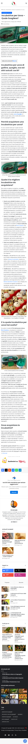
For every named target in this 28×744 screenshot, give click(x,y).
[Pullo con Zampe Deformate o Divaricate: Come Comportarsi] (14, 701)
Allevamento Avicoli (10, 9)
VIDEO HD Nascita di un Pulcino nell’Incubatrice (20, 542)
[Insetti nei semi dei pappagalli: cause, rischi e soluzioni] (23, 691)
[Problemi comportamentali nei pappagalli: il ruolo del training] (7, 648)
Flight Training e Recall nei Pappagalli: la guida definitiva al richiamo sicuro (20, 655)
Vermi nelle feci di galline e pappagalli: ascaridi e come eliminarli (7, 637)
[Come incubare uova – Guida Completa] (7, 550)
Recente (21, 582)
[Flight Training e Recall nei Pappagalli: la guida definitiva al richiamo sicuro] (20, 648)
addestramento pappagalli (7, 711)
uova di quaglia (18, 114)
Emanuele (14, 510)
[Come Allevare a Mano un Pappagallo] (5, 589)
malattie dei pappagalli (6, 716)
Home (3, 9)
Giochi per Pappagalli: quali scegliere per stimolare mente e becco (19, 637)
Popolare (7, 582)
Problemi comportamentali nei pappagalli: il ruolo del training (7, 655)
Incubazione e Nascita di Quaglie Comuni (7, 542)
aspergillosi (20, 714)
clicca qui (4, 453)
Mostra (14, 61)
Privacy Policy (18, 730)
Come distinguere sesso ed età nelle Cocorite (17, 607)
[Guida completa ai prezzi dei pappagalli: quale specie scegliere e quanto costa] (14, 691)
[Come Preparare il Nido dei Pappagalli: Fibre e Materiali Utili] (5, 701)
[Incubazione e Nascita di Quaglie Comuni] (7, 536)
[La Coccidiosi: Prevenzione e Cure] (5, 602)
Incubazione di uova (20, 9)
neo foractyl (15, 716)
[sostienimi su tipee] (14, 460)
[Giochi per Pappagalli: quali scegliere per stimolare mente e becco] (20, 630)
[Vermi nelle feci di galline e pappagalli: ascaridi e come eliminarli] (7, 630)
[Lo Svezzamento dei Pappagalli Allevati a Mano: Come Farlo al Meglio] (5, 614)
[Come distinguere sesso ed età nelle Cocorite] (5, 608)
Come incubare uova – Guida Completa (7, 555)
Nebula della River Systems (11, 281)
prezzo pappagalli (5, 719)
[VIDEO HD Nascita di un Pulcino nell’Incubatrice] (20, 536)
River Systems (20, 225)
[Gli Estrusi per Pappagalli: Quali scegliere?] (23, 696)
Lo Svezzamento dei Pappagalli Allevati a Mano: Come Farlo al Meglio (17, 614)
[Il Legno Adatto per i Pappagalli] (5, 696)
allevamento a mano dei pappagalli (9, 714)
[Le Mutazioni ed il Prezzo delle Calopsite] (5, 595)
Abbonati (14, 492)
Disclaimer (24, 730)
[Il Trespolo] (14, 3)
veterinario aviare (5, 721)
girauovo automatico (13, 259)
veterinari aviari (14, 719)
